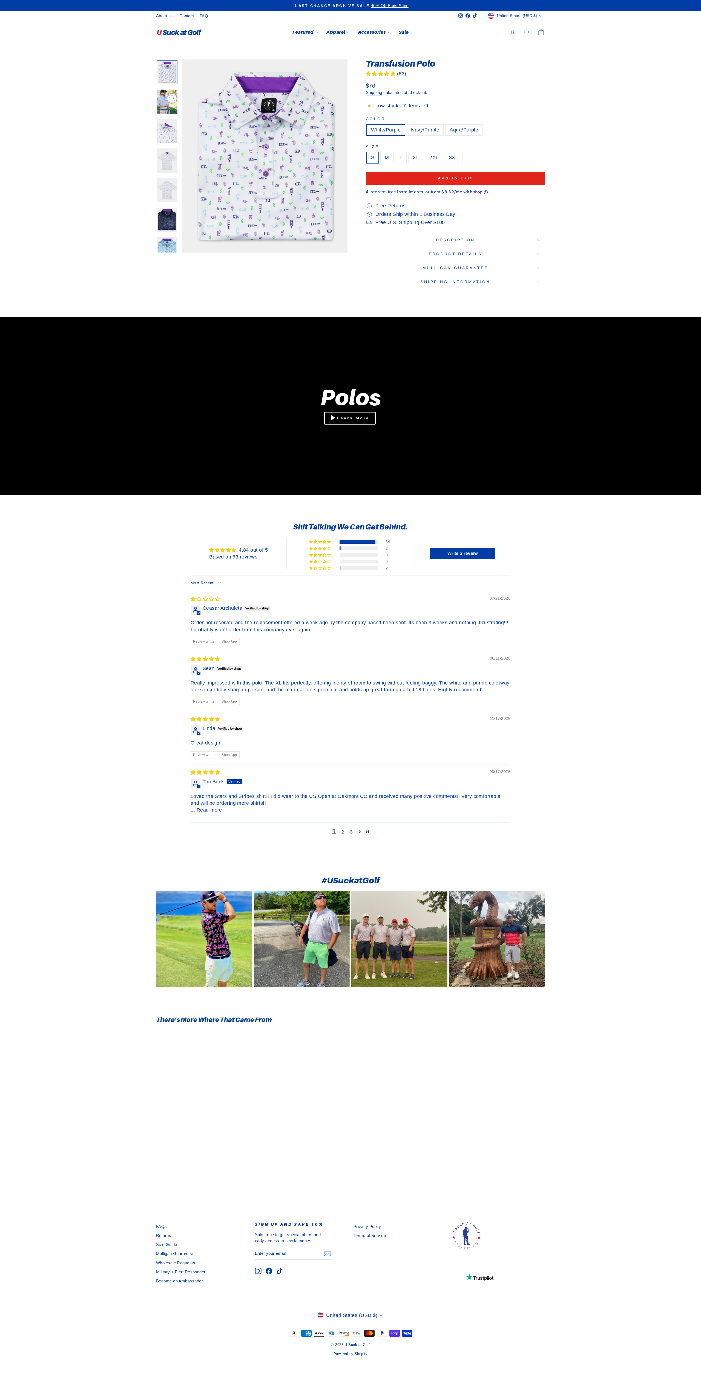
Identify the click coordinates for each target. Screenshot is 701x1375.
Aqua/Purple (464, 130)
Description (455, 240)
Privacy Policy (367, 1226)
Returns (163, 1235)
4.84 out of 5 (253, 550)
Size (372, 147)
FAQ (204, 15)
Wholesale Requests (175, 1263)
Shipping (374, 92)
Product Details (455, 254)
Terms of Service (370, 1235)
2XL (433, 157)
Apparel (336, 32)
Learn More (353, 418)
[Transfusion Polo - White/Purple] (195, 1173)
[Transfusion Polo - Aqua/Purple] (209, 1173)
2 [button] (342, 832)
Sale (404, 32)
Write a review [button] (462, 553)
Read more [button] (209, 810)
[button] (381, 73)
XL (416, 157)
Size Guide (166, 1244)
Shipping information (455, 282)
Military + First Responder (181, 1272)
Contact (186, 15)
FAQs (161, 1226)
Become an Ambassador (179, 1281)
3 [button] (351, 832)
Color (376, 119)
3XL (453, 157)
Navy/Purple (425, 130)
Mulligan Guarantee (455, 268)
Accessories (372, 32)
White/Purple (386, 130)
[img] (205, 599)
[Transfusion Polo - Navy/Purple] (202, 1173)
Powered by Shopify (350, 1354)
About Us (165, 15)
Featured (303, 32)
